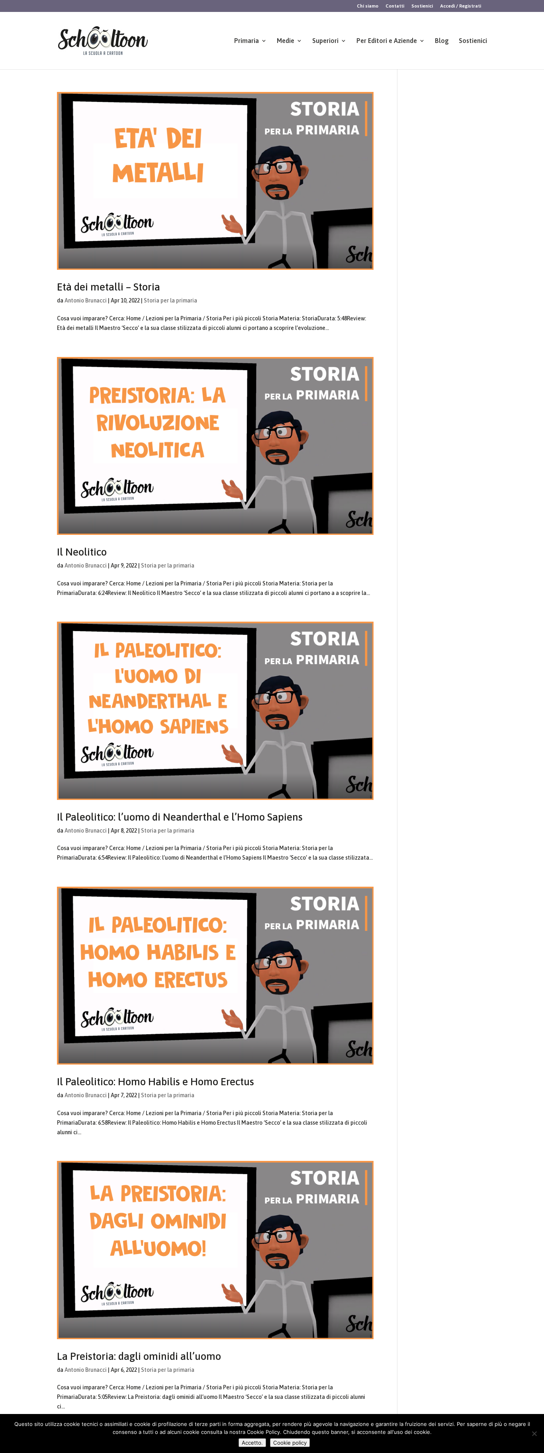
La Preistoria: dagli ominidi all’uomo (139, 1356)
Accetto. (252, 1442)
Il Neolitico (82, 552)
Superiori (325, 41)
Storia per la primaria (170, 300)
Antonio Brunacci (86, 300)
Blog (442, 41)
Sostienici (422, 6)
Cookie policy (290, 1442)
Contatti (394, 6)
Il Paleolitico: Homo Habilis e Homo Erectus (155, 1082)
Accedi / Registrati (460, 6)
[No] (534, 1433)
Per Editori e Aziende (386, 41)
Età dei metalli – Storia (108, 287)
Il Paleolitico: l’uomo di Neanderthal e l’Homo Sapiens (180, 817)
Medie (285, 41)
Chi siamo (367, 6)
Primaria (246, 41)
